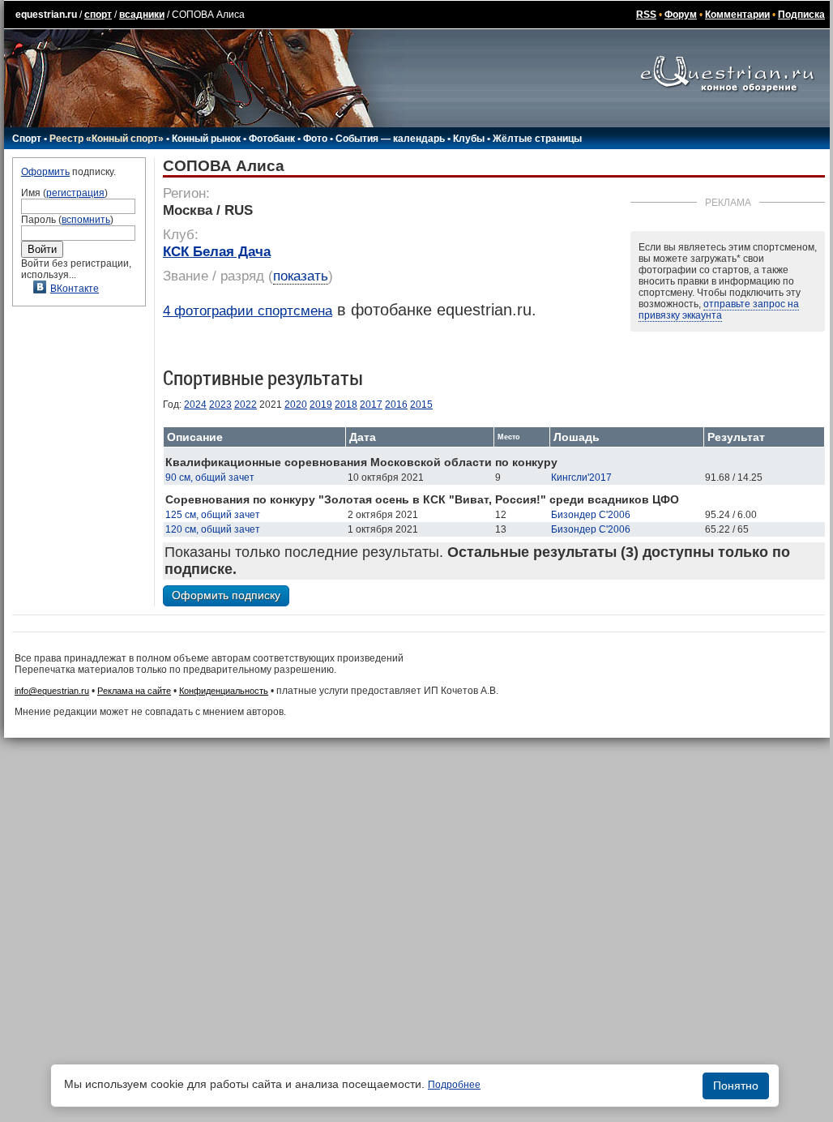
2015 (421, 404)
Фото (315, 138)
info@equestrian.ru (52, 691)
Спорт (26, 138)
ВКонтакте (74, 288)
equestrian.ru (46, 14)
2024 (195, 404)
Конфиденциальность (223, 691)
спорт (98, 14)
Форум (680, 14)
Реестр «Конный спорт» (106, 138)
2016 (396, 404)
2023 (220, 404)
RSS (646, 14)
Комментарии (737, 14)
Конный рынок (206, 138)
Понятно (735, 1085)
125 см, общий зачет (212, 514)
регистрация (75, 193)
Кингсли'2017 (581, 477)
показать (300, 276)
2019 (321, 404)
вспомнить (86, 219)
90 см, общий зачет (209, 477)
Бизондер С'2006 (590, 514)
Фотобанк (272, 138)
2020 (295, 404)
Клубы (469, 138)
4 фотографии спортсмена (247, 311)
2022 (245, 404)
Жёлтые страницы (537, 138)
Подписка (801, 14)
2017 (371, 404)
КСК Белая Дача (217, 251)
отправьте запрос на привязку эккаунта (719, 309)
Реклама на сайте (134, 691)
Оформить (45, 172)
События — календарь (390, 138)
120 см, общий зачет (212, 529)
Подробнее (454, 1084)
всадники (141, 14)
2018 (346, 404)
